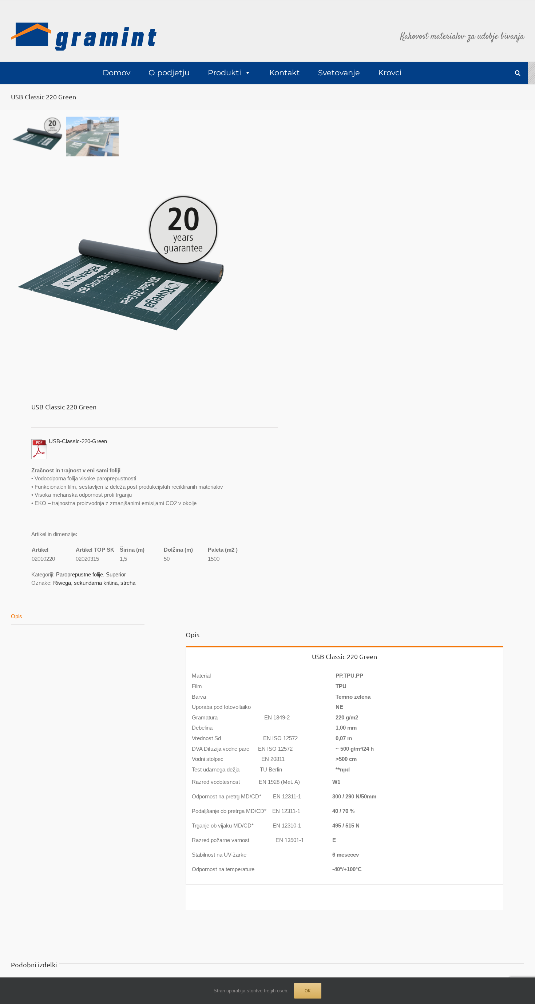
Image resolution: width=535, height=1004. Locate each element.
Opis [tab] (16, 616)
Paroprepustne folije (79, 574)
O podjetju (169, 72)
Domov (116, 72)
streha (127, 583)
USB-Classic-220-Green (78, 441)
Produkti (224, 72)
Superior (116, 574)
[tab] (344, 655)
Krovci (390, 72)
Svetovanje (339, 72)
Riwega (62, 583)
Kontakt (284, 72)
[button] (517, 73)
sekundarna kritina (96, 583)
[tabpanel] (344, 775)
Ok (308, 991)
